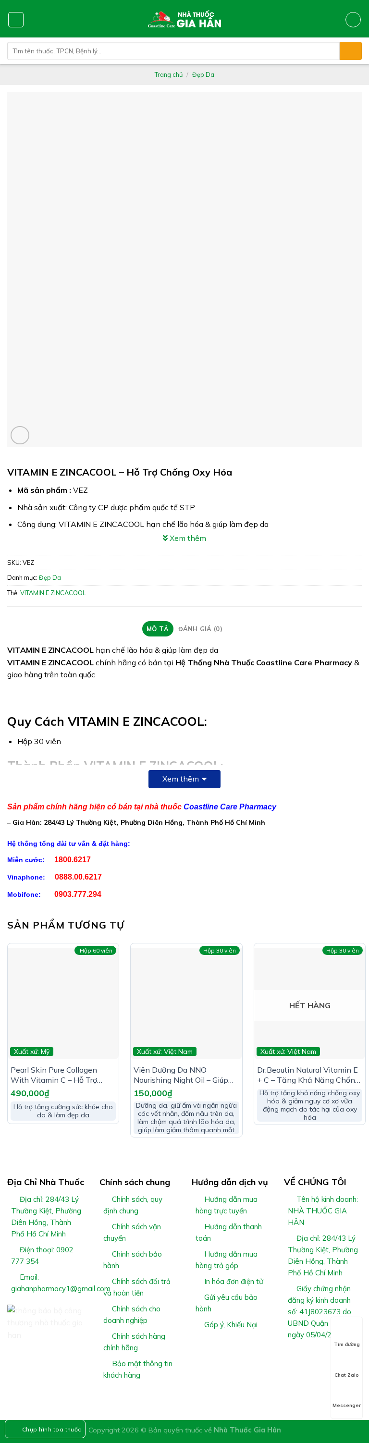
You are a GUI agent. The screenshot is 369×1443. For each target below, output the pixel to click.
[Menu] (16, 19)
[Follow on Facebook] (290, 1357)
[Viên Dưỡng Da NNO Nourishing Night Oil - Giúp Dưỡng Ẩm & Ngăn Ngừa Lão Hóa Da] (186, 1003)
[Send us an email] (325, 1357)
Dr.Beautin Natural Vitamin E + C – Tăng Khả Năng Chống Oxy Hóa (308, 1075)
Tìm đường (347, 1344)
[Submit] (351, 51)
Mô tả (158, 629)
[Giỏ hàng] (353, 19)
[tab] (157, 628)
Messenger (346, 1405)
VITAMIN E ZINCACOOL (53, 593)
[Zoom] (20, 435)
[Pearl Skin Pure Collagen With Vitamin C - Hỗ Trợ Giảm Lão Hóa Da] (63, 1003)
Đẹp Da (203, 74)
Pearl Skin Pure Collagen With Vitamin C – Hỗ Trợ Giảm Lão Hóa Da (54, 1075)
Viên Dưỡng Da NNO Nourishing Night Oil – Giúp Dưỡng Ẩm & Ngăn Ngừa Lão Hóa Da (185, 1075)
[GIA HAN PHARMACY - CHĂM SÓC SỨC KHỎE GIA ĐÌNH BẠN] (185, 19)
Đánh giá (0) (200, 629)
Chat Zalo (346, 1375)
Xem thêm (180, 778)
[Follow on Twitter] (313, 1357)
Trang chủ (169, 74)
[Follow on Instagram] (302, 1357)
